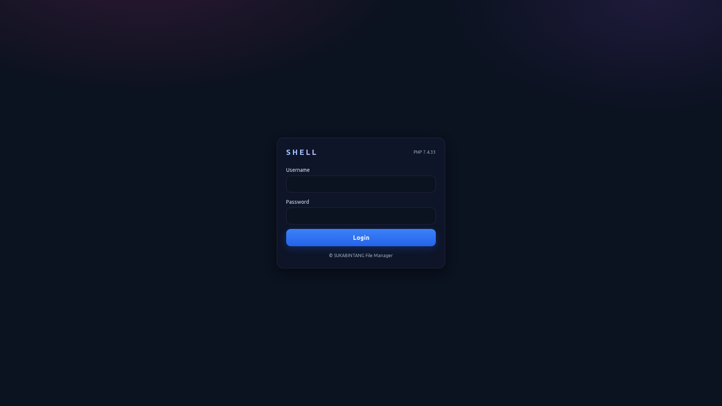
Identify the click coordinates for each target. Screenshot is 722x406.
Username (298, 170)
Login (361, 237)
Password (297, 202)
